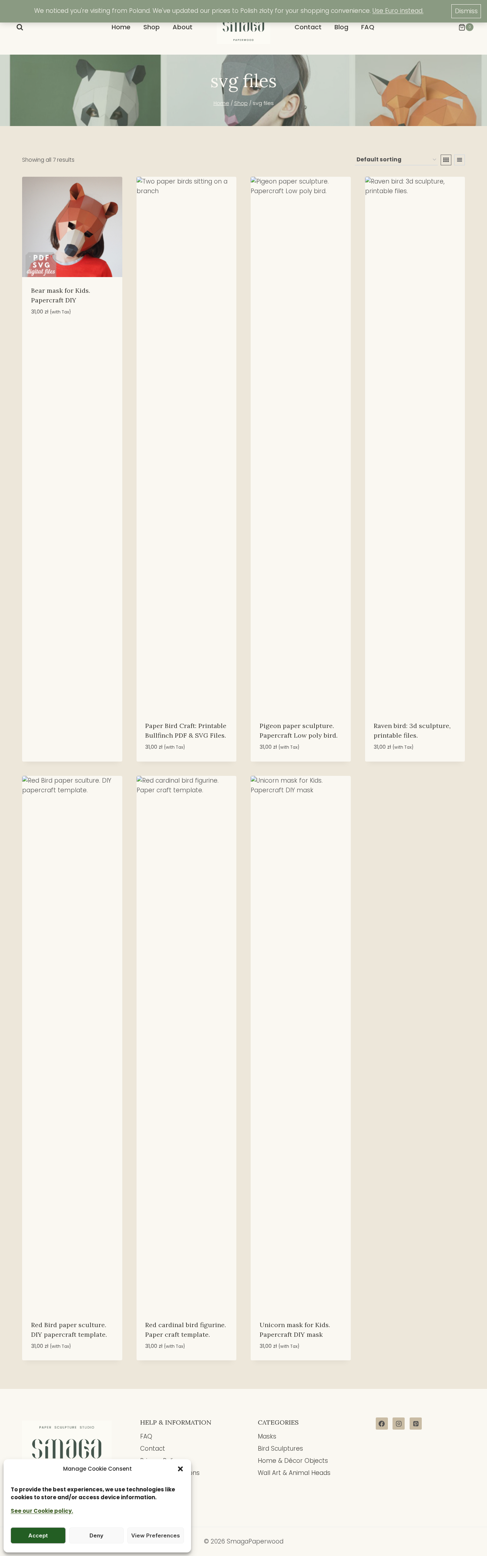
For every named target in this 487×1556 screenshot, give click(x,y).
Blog (341, 26)
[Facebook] (382, 1423)
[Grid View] (446, 160)
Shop (151, 26)
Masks (267, 1436)
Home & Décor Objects (293, 1460)
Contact (308, 26)
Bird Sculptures (280, 1448)
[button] (180, 1468)
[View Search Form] (20, 27)
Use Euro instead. (398, 10)
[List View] (459, 160)
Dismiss (466, 11)
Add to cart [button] (49, 333)
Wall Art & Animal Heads (294, 1473)
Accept (38, 1535)
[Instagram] (399, 1423)
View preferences (155, 1535)
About (183, 26)
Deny (96, 1535)
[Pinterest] (416, 1423)
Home (121, 26)
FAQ (367, 26)
